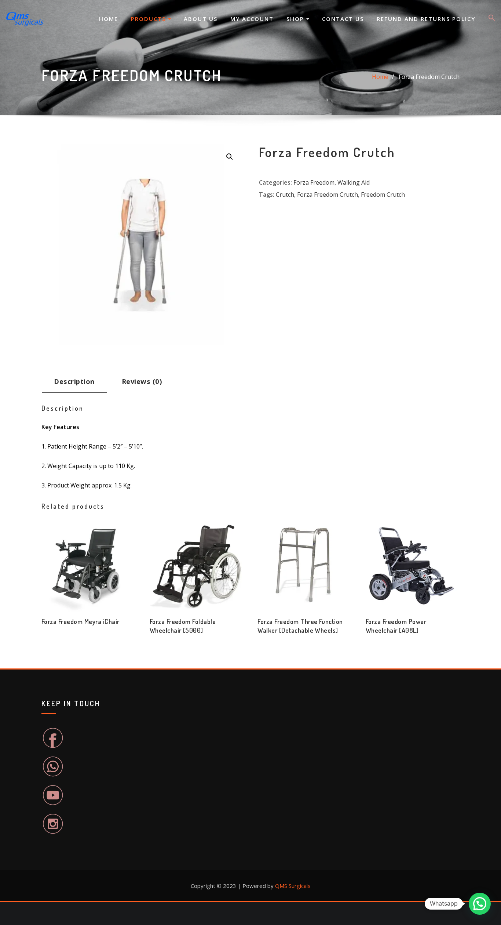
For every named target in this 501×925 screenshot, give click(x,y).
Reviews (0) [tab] (142, 381)
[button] (491, 19)
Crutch (285, 195)
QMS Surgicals (293, 885)
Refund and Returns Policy (426, 18)
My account (252, 18)
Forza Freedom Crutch (429, 77)
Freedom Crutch (383, 195)
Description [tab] (74, 381)
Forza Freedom (313, 182)
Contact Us (343, 18)
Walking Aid (353, 182)
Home (108, 18)
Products (149, 18)
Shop (296, 18)
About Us (200, 18)
